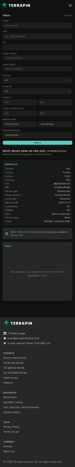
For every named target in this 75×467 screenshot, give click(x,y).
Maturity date (9, 119)
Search (37, 142)
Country (7, 75)
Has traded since (11, 130)
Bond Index (10, 397)
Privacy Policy (11, 426)
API (21, 235)
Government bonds (14, 357)
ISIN (5, 31)
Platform (8, 382)
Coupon (7, 97)
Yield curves (10, 377)
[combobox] (37, 58)
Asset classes (10, 53)
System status (11, 412)
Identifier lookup (13, 402)
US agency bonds (13, 367)
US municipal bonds (15, 372)
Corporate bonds (13, 362)
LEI (4, 42)
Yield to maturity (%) (13, 108)
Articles (7, 446)
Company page (16, 333)
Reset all (68, 15)
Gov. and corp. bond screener (21, 407)
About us (8, 451)
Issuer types (9, 64)
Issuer (6, 20)
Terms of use (11, 431)
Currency (7, 86)
